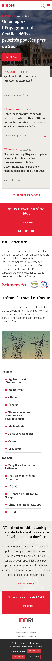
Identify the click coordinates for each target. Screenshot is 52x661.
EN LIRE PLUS (11, 57)
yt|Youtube (19, 231)
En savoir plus (26, 583)
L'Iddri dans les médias (26, 632)
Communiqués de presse (26, 636)
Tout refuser (18, 656)
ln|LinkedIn (32, 231)
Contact (26, 628)
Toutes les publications (26, 195)
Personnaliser (33, 656)
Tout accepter (33, 650)
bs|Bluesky (26, 231)
